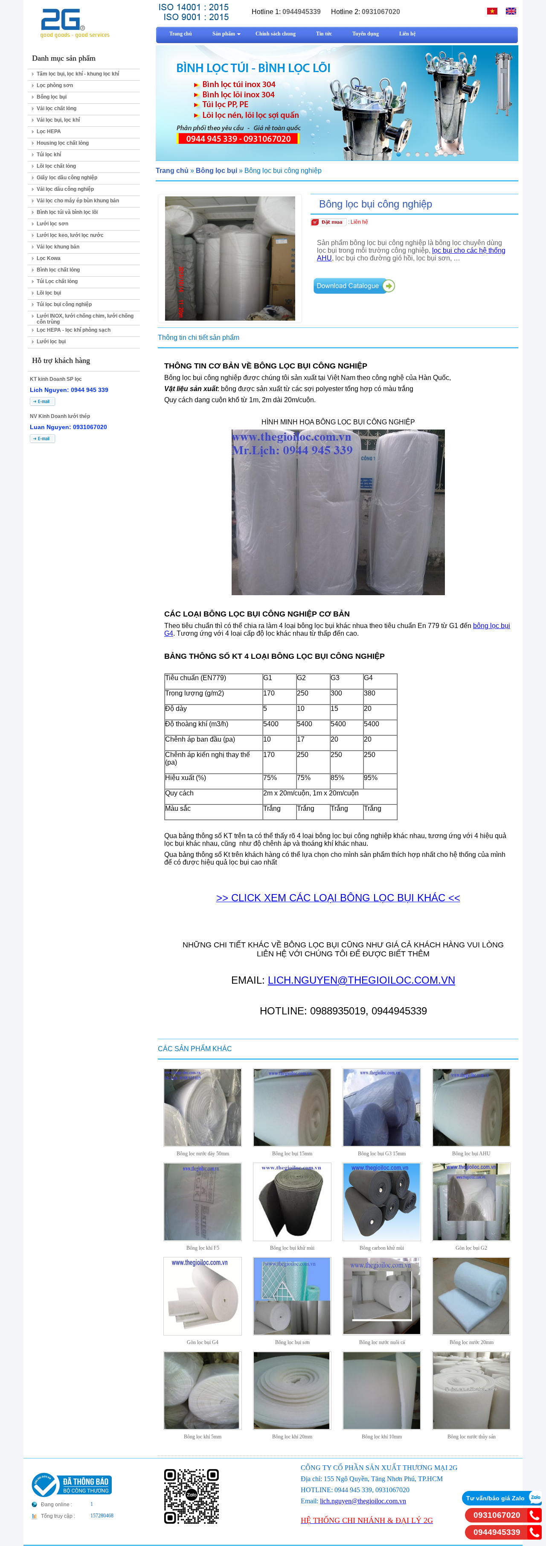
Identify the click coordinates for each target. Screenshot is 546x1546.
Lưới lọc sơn (52, 224)
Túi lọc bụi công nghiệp (64, 304)
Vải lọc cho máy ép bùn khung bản (78, 201)
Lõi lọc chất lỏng (56, 166)
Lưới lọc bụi (51, 342)
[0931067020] (534, 1520)
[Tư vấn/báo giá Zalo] (534, 1503)
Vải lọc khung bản (58, 247)
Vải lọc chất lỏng (56, 108)
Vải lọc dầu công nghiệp (65, 189)
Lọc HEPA (49, 131)
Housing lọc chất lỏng (63, 143)
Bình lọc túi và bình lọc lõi (67, 212)
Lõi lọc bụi (49, 293)
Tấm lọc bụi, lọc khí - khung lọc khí (78, 74)
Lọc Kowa (49, 258)
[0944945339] (534, 1537)
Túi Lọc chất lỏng (57, 281)
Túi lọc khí (49, 155)
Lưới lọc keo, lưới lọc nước (70, 235)
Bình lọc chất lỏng (58, 270)
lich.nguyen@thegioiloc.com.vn (363, 1501)
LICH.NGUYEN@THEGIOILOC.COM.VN (361, 980)
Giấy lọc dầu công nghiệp (67, 178)
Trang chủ (172, 170)
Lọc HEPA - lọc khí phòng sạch (73, 330)
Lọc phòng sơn (55, 85)
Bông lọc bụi (52, 97)
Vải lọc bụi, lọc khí (58, 120)
